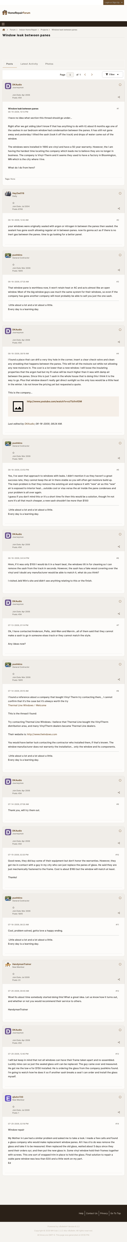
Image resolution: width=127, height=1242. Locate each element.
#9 (117, 804)
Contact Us (92, 1213)
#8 (117, 691)
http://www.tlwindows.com (42, 734)
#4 (117, 353)
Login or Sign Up (112, 2)
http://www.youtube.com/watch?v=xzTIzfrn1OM (54, 401)
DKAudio (29, 423)
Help (81, 1213)
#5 (118, 470)
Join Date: (16, 95)
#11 (117, 924)
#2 (118, 220)
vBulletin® (63, 1226)
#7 (118, 625)
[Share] (119, 97)
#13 (117, 1054)
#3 (117, 281)
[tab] (10, 64)
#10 (117, 855)
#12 (117, 991)
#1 (118, 108)
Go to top (115, 1213)
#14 (117, 1124)
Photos (49, 63)
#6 (117, 558)
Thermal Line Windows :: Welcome (27, 705)
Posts (9, 63)
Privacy (104, 1213)
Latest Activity (29, 63)
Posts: (15, 98)
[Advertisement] (63, 47)
